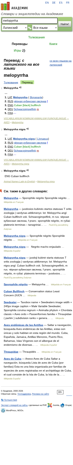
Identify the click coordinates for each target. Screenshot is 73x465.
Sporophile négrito (16, 284)
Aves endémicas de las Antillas (23, 324)
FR (67, 3)
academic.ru (14, 6)
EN (47, 3)
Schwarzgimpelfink (25, 109)
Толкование (11, 82)
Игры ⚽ (20, 50)
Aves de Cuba (12, 358)
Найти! (65, 24)
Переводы (20, 44)
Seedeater (10, 302)
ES (61, 3)
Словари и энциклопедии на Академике (32, 14)
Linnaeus (42, 138)
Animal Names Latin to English (19, 181)
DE (54, 3)
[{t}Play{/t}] (20, 87)
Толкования (36, 37)
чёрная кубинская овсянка (30, 101)
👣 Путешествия (9, 400)
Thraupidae (11, 351)
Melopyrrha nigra (24, 138)
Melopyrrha (20, 97)
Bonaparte (36, 97)
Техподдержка (24, 394)
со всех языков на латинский (61, 62)
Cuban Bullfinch (14, 291)
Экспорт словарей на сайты (14, 405)
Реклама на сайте (40, 394)
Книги (53, 44)
